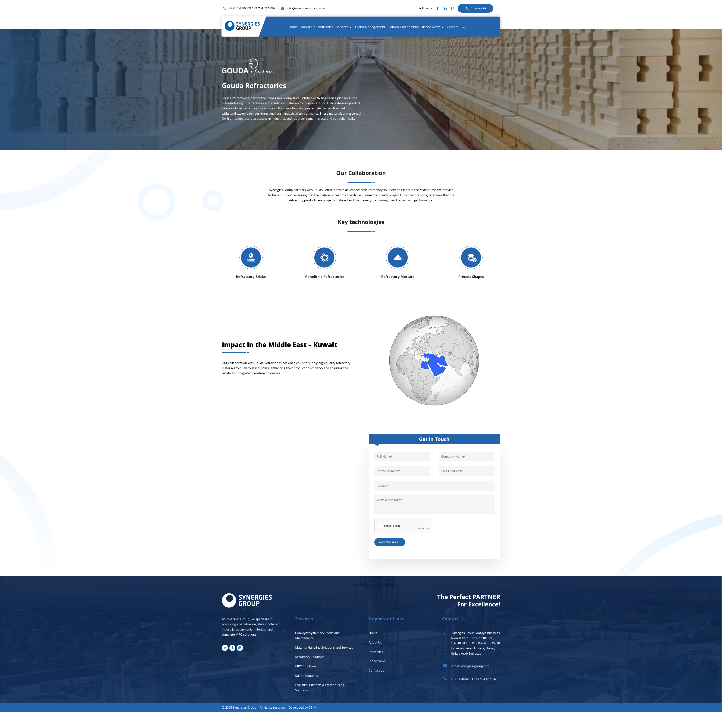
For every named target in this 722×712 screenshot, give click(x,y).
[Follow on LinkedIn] (445, 8)
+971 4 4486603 (240, 8)
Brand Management (370, 27)
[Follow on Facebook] (438, 8)
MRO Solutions (305, 666)
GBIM (312, 707)
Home (293, 27)
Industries (325, 27)
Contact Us (376, 670)
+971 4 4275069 (264, 8)
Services (342, 27)
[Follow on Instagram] (453, 8)
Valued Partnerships (403, 27)
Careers (452, 27)
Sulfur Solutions (306, 676)
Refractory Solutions (309, 657)
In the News (431, 27)
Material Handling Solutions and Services (324, 647)
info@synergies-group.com (306, 8)
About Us (308, 27)
